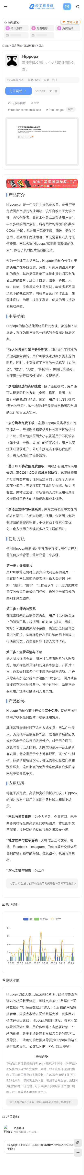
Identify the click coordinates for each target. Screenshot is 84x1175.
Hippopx (12, 204)
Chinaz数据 (30, 1007)
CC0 (9, 230)
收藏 (42, 91)
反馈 (55, 91)
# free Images (55, 110)
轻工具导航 (34, 1144)
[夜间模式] (78, 1153)
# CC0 (35, 103)
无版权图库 (30, 45)
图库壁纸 (17, 45)
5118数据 (60, 1000)
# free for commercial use (24, 110)
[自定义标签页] (78, 1143)
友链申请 (69, 1144)
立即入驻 (72, 22)
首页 (6, 45)
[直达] (37, 1127)
